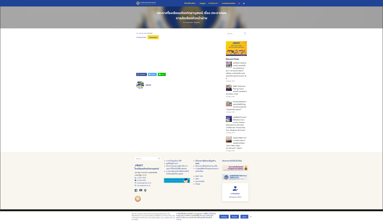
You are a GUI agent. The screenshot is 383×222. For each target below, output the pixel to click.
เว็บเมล (197, 184)
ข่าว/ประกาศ (213, 3)
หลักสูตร (203, 3)
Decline (234, 217)
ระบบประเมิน (199, 181)
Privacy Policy (168, 215)
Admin (198, 22)
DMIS (197, 179)
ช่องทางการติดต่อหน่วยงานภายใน (206, 166)
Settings (178, 219)
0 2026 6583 (141, 180)
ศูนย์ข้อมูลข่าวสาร (172, 163)
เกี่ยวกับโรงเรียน (190, 3)
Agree (244, 217)
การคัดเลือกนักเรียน (228, 3)
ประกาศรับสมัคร (148, 33)
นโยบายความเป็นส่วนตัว (206, 215)
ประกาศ (141, 33)
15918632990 (141, 37)
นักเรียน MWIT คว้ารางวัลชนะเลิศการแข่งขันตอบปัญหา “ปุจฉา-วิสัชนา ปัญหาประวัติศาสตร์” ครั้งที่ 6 (236, 143)
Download (153, 37)
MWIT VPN (199, 176)
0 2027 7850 (141, 178)
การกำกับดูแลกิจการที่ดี (173, 161)
